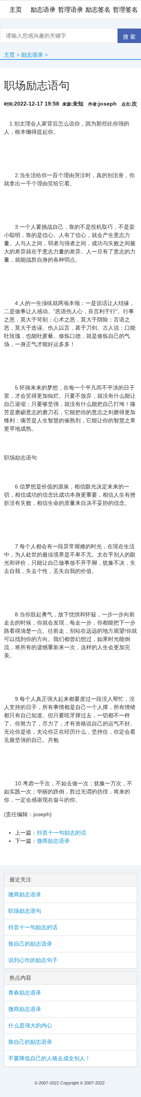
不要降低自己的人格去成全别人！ (49, 1058)
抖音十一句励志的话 (61, 832)
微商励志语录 (53, 841)
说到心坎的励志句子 (33, 960)
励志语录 (32, 55)
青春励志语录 (24, 992)
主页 (9, 55)
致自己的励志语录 (30, 944)
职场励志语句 (24, 911)
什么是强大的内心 (30, 1025)
